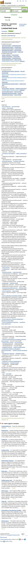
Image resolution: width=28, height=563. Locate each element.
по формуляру (5, 269)
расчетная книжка (6, 45)
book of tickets (17, 50)
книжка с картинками (7, 56)
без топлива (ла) (6, 106)
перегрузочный (6, 267)
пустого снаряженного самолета (10, 322)
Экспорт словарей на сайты (5, 539)
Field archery (4, 430)
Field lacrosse (5, 521)
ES (23, 1)
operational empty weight (7, 320)
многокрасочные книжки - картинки (10, 71)
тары (3, 373)
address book (5, 76)
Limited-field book (6, 426)
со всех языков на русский (22, 24)
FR (26, 1)
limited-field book (11, 35)
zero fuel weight (15, 106)
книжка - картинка (6, 55)
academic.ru (5, 2)
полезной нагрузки (6, 272)
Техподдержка (9, 534)
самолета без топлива (7, 342)
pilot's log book (17, 59)
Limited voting (5, 450)
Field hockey (4, 490)
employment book (16, 45)
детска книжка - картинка (8, 88)
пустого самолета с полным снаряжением (12, 319)
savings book (18, 48)
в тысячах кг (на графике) (8, 153)
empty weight (15, 291)
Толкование (4, 31)
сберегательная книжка (7, 48)
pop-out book (15, 55)
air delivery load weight (18, 161)
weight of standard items (19, 347)
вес (7, 419)
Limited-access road (6, 480)
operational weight (20, 353)
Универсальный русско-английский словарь (10, 37)
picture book (17, 56)
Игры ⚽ (7, 20)
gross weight (10, 108)
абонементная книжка (7, 50)
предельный (5, 283)
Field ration (4, 471)
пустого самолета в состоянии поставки (12, 295)
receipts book (18, 47)
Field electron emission (7, 460)
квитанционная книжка (7, 47)
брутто (3, 108)
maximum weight (14, 283)
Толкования (14, 14)
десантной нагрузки (7, 161)
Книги (20, 17)
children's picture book (21, 88)
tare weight (8, 373)
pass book (20, 51)
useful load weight (17, 272)
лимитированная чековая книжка (8, 64)
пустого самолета (6, 291)
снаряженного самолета (8, 353)
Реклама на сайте (16, 534)
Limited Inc (4, 439)
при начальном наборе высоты (9, 287)
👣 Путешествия (3, 537)
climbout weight (22, 287)
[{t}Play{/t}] (20, 33)
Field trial (3, 501)
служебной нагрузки (7, 347)
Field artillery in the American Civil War (11, 510)
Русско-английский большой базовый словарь (11, 63)
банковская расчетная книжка (9, 51)
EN (17, 1)
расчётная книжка (6, 58)
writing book (5, 82)
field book (22, 61)
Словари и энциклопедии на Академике (12, 5)
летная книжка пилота (7, 59)
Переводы (7, 17)
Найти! (24, 9)
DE (20, 1)
